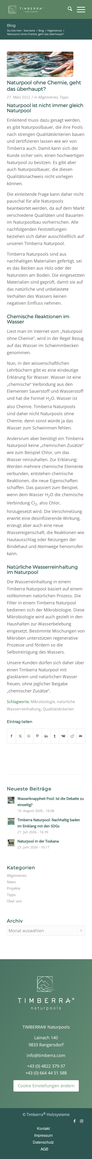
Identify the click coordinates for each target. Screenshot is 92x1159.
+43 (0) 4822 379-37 (46, 1066)
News (11, 881)
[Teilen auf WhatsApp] (29, 736)
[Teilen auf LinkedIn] (46, 736)
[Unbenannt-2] (38, 9)
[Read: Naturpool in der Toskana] (11, 842)
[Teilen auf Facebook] (11, 736)
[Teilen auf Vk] (63, 736)
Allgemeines (48, 97)
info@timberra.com (46, 1055)
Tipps (64, 97)
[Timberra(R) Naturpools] (46, 993)
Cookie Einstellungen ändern (46, 1085)
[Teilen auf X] (20, 736)
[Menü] (78, 9)
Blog (11, 25)
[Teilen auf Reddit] (72, 736)
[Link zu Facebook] (74, 1120)
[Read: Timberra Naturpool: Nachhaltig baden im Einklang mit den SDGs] (11, 821)
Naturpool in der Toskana (38, 841)
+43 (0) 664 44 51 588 (46, 1073)
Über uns (14, 901)
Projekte (13, 888)
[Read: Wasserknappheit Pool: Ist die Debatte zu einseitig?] (11, 800)
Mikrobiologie (43, 701)
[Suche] (67, 9)
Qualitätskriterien (58, 709)
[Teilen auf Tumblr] (54, 736)
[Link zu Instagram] (81, 1120)
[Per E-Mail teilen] (80, 736)
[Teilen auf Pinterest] (37, 736)
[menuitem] (67, 9)
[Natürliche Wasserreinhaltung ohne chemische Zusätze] (40, 64)
